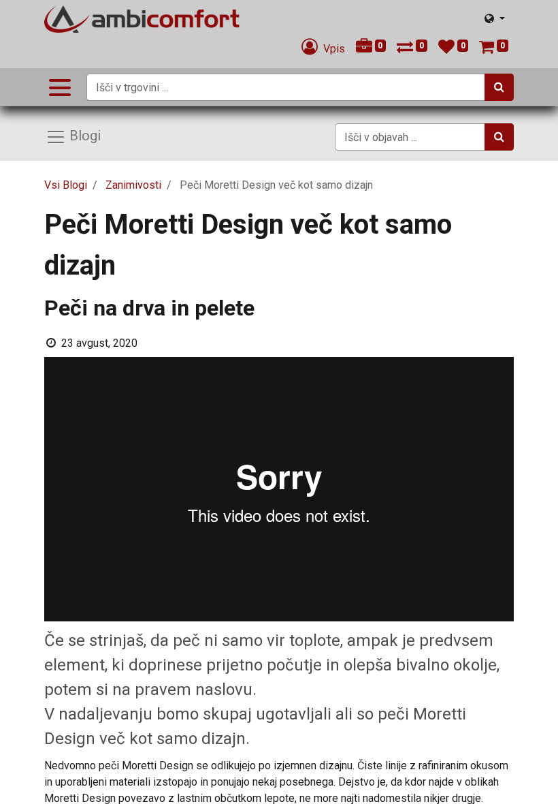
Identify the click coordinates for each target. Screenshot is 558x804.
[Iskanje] (499, 87)
